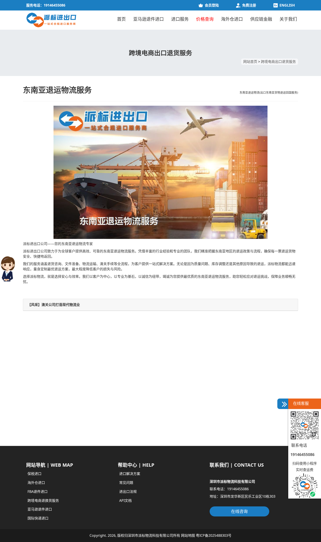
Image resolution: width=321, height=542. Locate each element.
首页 (121, 19)
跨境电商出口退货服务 (278, 61)
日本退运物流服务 (40, 405)
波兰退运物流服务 (40, 416)
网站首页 (250, 61)
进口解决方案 (129, 473)
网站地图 (188, 535)
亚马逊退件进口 (148, 19)
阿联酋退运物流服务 (42, 393)
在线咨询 (239, 511)
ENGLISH (287, 5)
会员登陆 (212, 5)
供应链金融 (261, 19)
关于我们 (288, 19)
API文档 (125, 500)
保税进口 (34, 473)
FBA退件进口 (38, 491)
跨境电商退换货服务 (43, 500)
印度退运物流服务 (178, 381)
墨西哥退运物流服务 (42, 428)
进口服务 (180, 19)
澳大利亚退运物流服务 (181, 416)
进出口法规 (128, 491)
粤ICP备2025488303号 (213, 535)
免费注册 (249, 5)
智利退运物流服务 (178, 393)
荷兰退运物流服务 (178, 428)
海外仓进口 (232, 19)
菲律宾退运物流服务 (42, 381)
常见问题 (126, 482)
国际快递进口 (38, 518)
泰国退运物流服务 (178, 405)
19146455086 (302, 454)
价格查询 (205, 19)
